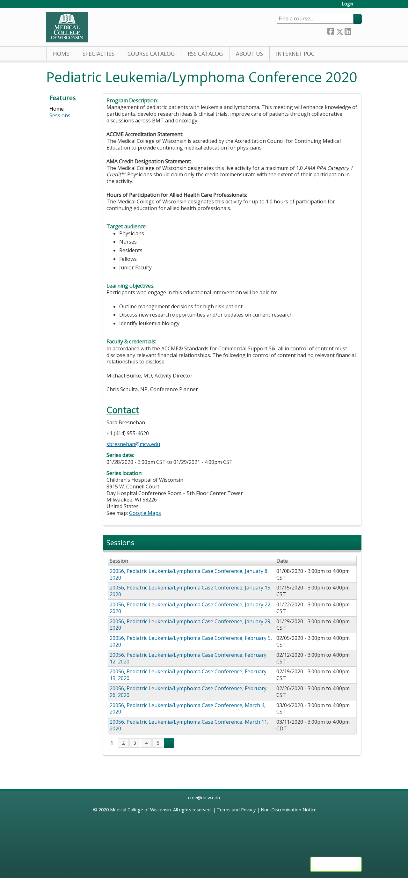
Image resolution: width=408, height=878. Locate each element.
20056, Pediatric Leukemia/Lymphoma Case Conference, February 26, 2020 (188, 692)
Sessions (59, 115)
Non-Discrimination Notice (289, 810)
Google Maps (145, 512)
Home (61, 53)
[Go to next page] (169, 743)
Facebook (330, 30)
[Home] (67, 27)
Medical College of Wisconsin (140, 810)
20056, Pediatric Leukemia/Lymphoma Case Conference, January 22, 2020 (191, 608)
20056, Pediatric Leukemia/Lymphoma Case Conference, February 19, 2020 (188, 675)
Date (282, 561)
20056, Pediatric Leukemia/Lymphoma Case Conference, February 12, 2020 (188, 658)
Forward (356, 30)
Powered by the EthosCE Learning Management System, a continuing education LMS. (336, 864)
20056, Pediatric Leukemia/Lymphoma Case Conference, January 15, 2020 (191, 591)
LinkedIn (348, 30)
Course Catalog (151, 53)
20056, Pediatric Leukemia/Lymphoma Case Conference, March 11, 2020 (189, 725)
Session (119, 561)
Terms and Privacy (236, 810)
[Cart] (360, 6)
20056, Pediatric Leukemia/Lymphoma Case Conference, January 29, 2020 (191, 625)
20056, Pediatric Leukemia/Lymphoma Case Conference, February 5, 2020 (191, 641)
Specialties (98, 53)
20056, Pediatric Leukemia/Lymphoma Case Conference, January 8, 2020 (189, 574)
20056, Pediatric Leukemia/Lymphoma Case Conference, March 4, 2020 (188, 708)
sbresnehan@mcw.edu (133, 444)
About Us (249, 53)
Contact (122, 410)
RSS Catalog (205, 53)
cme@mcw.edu (204, 797)
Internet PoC (295, 53)
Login (347, 4)
